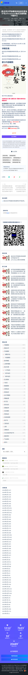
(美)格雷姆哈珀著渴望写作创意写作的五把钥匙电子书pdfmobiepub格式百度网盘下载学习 (7, 189)
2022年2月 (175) (6, 611)
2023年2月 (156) (6, 584)
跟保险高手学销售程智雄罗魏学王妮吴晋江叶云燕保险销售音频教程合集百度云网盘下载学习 (18, 306)
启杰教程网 (9, 29)
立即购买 (14, 136)
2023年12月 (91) (6, 562)
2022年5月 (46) (6, 604)
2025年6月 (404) (6, 521)
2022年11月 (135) (7, 591)
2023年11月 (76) (6, 564)
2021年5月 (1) (6, 613)
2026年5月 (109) (6, 497)
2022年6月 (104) (6, 602)
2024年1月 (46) (6, 559)
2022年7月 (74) (6, 600)
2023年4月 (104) (6, 580)
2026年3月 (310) (6, 501)
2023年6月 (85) (6, 575)
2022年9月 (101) (6, 595)
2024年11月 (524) (7, 537)
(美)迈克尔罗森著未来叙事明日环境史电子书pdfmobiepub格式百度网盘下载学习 (18, 258)
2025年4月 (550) (6, 526)
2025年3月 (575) (6, 528)
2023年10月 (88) (6, 566)
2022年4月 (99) (6, 606)
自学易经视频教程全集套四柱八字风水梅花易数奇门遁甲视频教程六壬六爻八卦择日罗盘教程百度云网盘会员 (18, 271)
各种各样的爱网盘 (6, 162)
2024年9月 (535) (6, 541)
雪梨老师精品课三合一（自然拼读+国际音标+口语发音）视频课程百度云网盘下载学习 (18, 313)
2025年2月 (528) (6, 530)
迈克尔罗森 (5, 155)
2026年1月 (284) (6, 506)
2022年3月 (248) (6, 609)
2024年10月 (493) (7, 539)
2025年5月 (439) (6, 523)
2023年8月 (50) (6, 571)
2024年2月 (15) (6, 557)
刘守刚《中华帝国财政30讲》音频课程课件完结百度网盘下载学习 (18, 285)
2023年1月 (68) (6, 586)
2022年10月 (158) (7, 593)
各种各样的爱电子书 (7, 157)
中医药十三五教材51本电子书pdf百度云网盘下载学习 (18, 332)
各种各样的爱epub (17, 160)
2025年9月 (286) (6, 515)
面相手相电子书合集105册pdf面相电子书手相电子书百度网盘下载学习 (18, 299)
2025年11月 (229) (7, 510)
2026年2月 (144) (6, 503)
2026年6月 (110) (6, 494)
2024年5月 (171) (6, 550)
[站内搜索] (17, 3)
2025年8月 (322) (6, 517)
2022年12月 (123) (7, 589)
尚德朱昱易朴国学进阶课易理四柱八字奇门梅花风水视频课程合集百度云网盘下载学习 (18, 292)
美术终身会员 (15, 659)
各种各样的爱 (12, 155)
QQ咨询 (14, 151)
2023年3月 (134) (6, 582)
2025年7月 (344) (6, 519)
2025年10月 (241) (7, 512)
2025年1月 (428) (6, 532)
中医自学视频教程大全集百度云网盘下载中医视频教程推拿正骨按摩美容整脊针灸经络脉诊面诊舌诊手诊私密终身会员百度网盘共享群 (18, 326)
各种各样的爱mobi (7, 160)
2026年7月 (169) (6, 492)
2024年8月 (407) (6, 544)
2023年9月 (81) (6, 568)
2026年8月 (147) (6, 490)
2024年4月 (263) (6, 553)
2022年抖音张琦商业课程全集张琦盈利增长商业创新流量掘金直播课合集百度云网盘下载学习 (18, 278)
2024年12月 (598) (7, 535)
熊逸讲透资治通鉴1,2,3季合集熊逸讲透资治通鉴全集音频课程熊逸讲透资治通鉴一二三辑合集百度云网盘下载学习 (18, 319)
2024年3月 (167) (6, 555)
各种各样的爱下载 (16, 162)
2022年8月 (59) (6, 597)
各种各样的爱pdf (17, 157)
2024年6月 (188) (6, 548)
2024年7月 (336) (6, 546)
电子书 (15, 18)
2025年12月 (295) (7, 508)
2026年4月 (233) (6, 499)
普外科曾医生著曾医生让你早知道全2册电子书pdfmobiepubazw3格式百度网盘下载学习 (20, 189)
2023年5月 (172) (6, 577)
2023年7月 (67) (6, 573)
